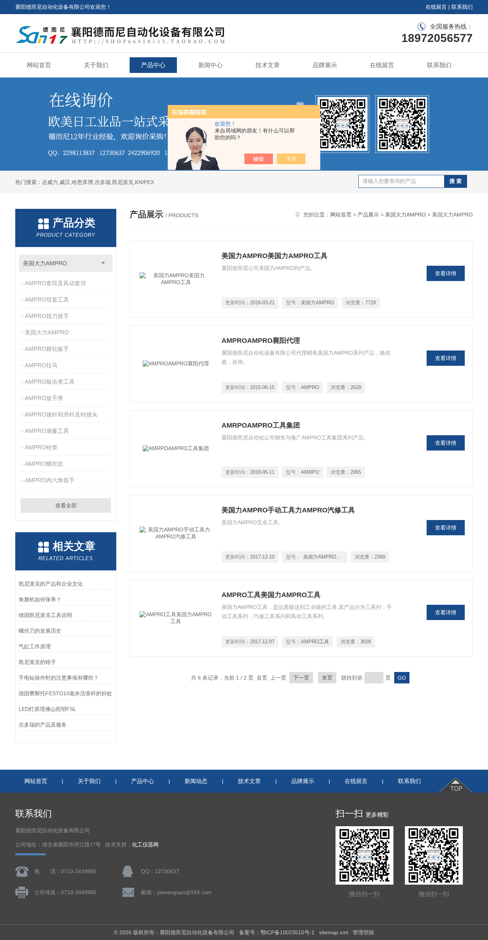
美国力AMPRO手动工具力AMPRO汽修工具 (288, 510)
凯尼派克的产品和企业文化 (51, 584)
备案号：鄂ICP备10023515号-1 (277, 932)
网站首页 (39, 65)
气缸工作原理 (35, 646)
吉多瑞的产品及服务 (43, 725)
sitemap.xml (333, 932)
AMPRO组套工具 (47, 299)
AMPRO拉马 (41, 365)
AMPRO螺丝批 (44, 463)
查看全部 (66, 505)
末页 (327, 678)
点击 (103, 263)
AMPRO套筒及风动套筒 (55, 283)
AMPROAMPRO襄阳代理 (261, 340)
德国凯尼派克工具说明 (45, 615)
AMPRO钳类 (41, 447)
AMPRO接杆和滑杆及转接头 (61, 414)
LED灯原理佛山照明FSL (47, 709)
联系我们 (462, 7)
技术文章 (267, 65)
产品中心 (153, 65)
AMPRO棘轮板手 (47, 349)
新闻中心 (210, 65)
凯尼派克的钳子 (37, 662)
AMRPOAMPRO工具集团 (261, 425)
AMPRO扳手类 (44, 398)
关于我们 (96, 65)
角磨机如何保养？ (40, 599)
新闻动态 (196, 781)
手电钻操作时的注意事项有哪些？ (59, 678)
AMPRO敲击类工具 (50, 381)
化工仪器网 (145, 845)
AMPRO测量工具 (47, 431)
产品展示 (368, 215)
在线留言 (436, 7)
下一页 (301, 678)
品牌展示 (325, 65)
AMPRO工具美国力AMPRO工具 (271, 595)
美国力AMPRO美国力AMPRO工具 (274, 256)
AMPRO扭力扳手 (47, 316)
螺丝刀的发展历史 (40, 631)
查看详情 (445, 273)
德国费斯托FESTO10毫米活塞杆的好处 (65, 693)
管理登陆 (363, 932)
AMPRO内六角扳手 (50, 480)
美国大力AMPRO (45, 263)
